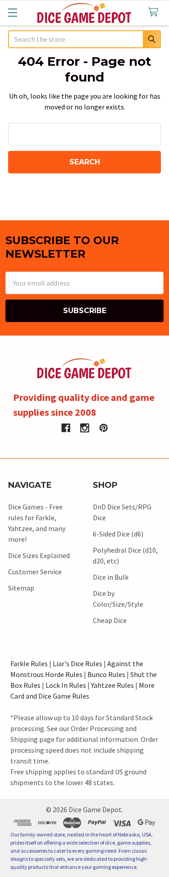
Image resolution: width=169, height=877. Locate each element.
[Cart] (155, 12)
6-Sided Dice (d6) (118, 533)
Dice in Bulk (110, 577)
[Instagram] (85, 428)
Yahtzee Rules (112, 685)
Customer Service (35, 571)
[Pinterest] (104, 428)
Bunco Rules (106, 674)
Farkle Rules (29, 663)
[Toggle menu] (12, 12)
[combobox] (84, 39)
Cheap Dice (110, 620)
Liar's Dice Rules (77, 663)
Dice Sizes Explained (39, 555)
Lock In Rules (66, 685)
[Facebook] (66, 428)
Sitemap (21, 587)
